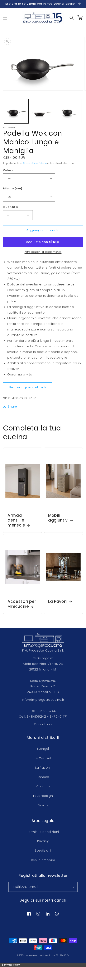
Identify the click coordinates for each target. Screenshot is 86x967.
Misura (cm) (12, 188)
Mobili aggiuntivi (58, 518)
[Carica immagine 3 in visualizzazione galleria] (69, 111)
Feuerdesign (43, 796)
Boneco (43, 777)
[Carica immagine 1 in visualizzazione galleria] (16, 111)
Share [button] (12, 406)
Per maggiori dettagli (27, 387)
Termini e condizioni (43, 832)
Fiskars (43, 805)
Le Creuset (43, 758)
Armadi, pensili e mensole (16, 520)
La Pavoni (57, 601)
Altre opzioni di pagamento (43, 252)
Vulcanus (43, 786)
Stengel (43, 749)
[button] (5, 17)
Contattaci (43, 724)
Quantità (10, 207)
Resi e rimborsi (43, 860)
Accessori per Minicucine (22, 604)
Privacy (43, 841)
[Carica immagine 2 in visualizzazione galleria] (43, 111)
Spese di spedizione (35, 163)
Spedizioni (43, 850)
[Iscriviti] (72, 887)
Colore (8, 170)
